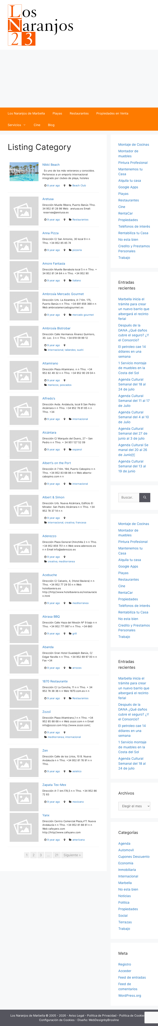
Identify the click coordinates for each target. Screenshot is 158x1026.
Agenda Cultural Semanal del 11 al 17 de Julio (134, 401)
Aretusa (48, 199)
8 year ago (53, 185)
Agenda (124, 843)
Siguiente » (72, 855)
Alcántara (49, 432)
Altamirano (50, 363)
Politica (123, 902)
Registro (124, 964)
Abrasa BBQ (51, 616)
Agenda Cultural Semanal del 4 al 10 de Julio (133, 417)
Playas (57, 113)
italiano (76, 280)
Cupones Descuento (134, 857)
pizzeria (77, 249)
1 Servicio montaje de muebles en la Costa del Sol (132, 368)
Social (123, 916)
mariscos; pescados (59, 384)
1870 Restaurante (55, 681)
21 (56, 855)
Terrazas (125, 922)
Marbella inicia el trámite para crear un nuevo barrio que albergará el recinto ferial (133, 309)
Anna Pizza (50, 233)
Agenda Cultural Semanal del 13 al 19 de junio (132, 466)
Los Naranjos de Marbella (26, 113)
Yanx (46, 815)
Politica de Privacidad (102, 1015)
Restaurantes (79, 113)
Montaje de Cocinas (133, 144)
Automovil (126, 850)
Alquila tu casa (129, 180)
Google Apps (128, 187)
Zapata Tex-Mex (54, 785)
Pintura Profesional (133, 163)
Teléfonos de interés (134, 226)
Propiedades (128, 220)
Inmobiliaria (127, 870)
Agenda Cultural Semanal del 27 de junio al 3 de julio (132, 433)
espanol (77, 449)
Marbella (125, 883)
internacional (80, 418)
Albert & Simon (53, 497)
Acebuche (49, 575)
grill (74, 633)
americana (78, 839)
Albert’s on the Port (56, 463)
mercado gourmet (83, 314)
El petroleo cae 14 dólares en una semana (132, 351)
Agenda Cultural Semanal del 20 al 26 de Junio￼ (133, 450)
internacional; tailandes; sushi (65, 349)
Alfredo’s (48, 398)
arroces (77, 667)
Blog (51, 125)
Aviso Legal (77, 1015)
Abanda (48, 647)
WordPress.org (129, 995)
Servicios (14, 125)
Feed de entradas (132, 977)
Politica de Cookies (132, 1015)
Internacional (128, 876)
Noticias (124, 896)
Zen (45, 750)
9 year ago (53, 219)
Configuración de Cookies (57, 1020)
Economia (125, 863)
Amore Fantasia (53, 263)
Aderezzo (49, 536)
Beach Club (79, 185)
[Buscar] (144, 497)
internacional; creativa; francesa (67, 522)
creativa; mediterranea (61, 561)
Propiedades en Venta (112, 113)
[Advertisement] (79, 79)
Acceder (124, 971)
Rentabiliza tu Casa (133, 233)
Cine (37, 125)
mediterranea (80, 603)
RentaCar (125, 213)
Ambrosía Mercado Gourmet (63, 294)
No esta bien (128, 239)
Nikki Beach (51, 165)
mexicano (78, 801)
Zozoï (46, 712)
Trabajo (124, 258)
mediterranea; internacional (64, 736)
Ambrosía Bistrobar (56, 328)
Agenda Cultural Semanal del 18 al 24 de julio (132, 384)
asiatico (77, 771)
